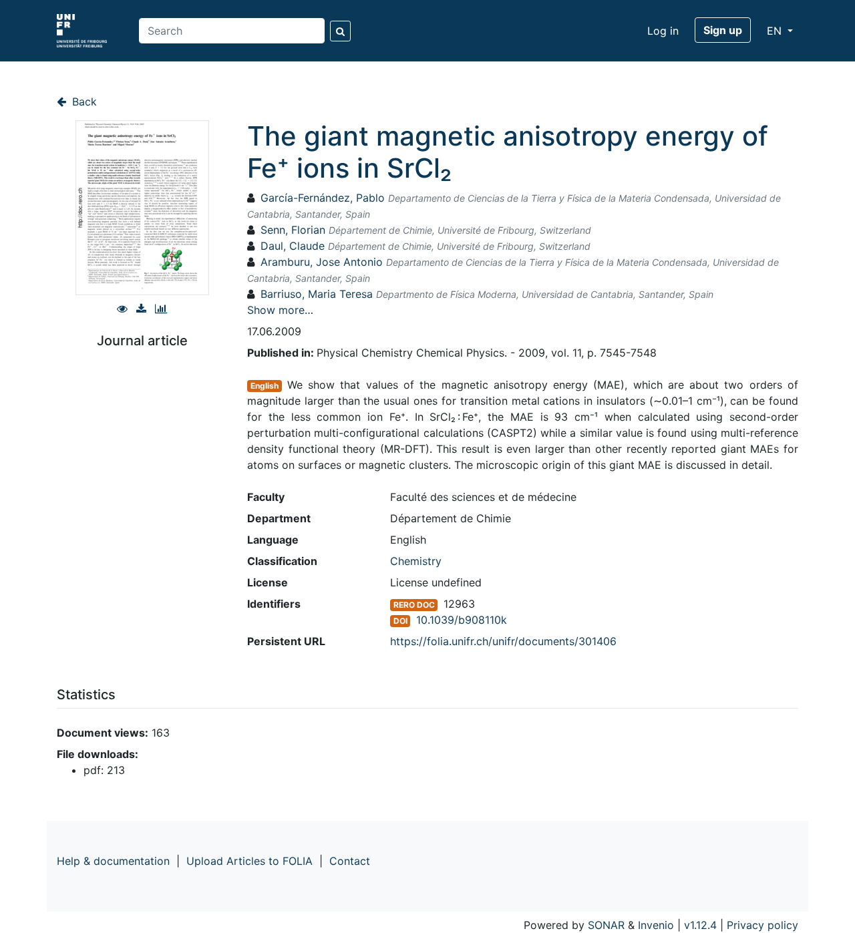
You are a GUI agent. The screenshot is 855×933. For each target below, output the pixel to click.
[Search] (340, 31)
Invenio (656, 925)
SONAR (606, 925)
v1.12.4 (700, 925)
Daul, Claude (293, 245)
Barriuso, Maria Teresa (317, 294)
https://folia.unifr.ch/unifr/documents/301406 (503, 641)
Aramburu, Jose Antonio (322, 261)
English (264, 386)
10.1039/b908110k (461, 619)
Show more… (280, 310)
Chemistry (416, 561)
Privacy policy (762, 925)
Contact (349, 861)
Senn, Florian (293, 229)
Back (83, 101)
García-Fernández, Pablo (323, 197)
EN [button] (776, 30)
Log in (663, 30)
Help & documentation (113, 861)
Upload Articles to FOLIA (249, 861)
